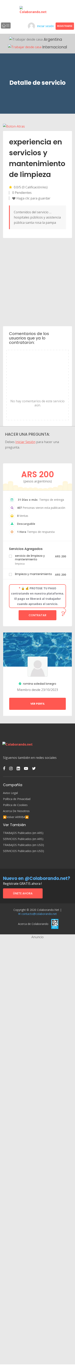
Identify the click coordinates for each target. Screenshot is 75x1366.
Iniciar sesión (45, 26)
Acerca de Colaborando (33, 924)
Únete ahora (23, 893)
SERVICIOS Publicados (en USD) (23, 851)
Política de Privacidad (16, 799)
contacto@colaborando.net (39, 914)
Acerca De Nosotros (16, 811)
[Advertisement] (37, 281)
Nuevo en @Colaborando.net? (36, 878)
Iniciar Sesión (25, 442)
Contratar (37, 615)
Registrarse (64, 26)
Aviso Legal (10, 793)
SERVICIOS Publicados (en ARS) (23, 839)
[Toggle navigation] (6, 25)
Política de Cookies (15, 805)
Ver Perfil (37, 704)
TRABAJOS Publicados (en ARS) (23, 833)
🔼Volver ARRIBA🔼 (16, 817)
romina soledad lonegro (39, 683)
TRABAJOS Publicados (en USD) (23, 845)
